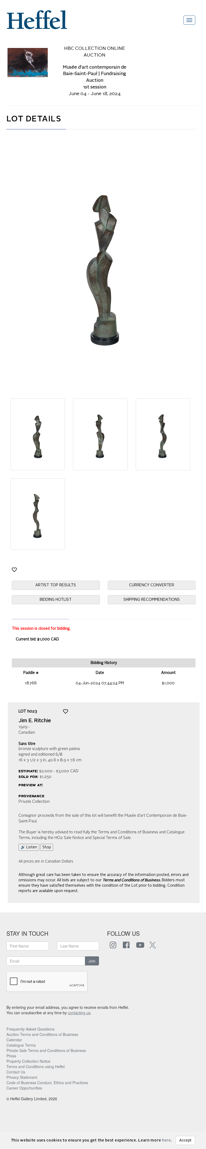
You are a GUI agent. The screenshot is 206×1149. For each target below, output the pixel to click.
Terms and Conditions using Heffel (35, 1066)
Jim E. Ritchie (35, 720)
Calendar (14, 1039)
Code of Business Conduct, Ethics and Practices (47, 1082)
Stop (46, 847)
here (166, 1140)
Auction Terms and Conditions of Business (42, 1034)
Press (11, 1055)
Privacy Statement (21, 1077)
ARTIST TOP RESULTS (55, 585)
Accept (185, 1140)
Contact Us (15, 1072)
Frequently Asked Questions (30, 1029)
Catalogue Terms (21, 1045)
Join (92, 961)
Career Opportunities (24, 1088)
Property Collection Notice (28, 1061)
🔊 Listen (29, 847)
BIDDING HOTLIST (56, 600)
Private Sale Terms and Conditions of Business (46, 1050)
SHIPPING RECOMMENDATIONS (151, 600)
